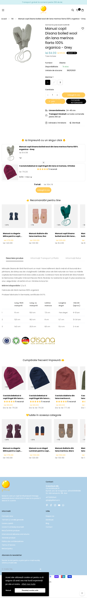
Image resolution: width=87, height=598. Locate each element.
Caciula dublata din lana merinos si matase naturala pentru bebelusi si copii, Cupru (65, 401)
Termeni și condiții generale (13, 520)
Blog (47, 523)
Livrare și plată (7, 523)
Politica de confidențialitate (12, 541)
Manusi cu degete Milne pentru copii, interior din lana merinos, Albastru (12, 237)
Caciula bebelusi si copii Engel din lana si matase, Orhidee (47, 166)
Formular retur (7, 516)
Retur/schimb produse (11, 530)
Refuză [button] (8, 590)
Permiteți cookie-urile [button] (30, 590)
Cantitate (49, 89)
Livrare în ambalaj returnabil (13, 527)
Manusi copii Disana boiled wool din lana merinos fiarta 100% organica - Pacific (65, 237)
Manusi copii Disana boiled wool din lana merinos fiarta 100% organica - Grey (48, 148)
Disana (62, 62)
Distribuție (49, 520)
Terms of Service (8, 545)
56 (12, 19)
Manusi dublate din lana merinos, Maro (64, 449)
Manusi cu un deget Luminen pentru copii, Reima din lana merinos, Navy (39, 452)
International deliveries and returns (15, 534)
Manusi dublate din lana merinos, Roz (38, 234)
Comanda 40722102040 (77, 101)
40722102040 (51, 497)
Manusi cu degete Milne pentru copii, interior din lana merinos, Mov (12, 452)
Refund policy (7, 548)
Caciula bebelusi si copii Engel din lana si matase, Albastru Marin (39, 399)
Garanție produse (8, 538)
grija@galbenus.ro (53, 500)
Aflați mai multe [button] (28, 584)
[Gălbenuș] (43, 10)
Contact (49, 527)
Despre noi (50, 516)
